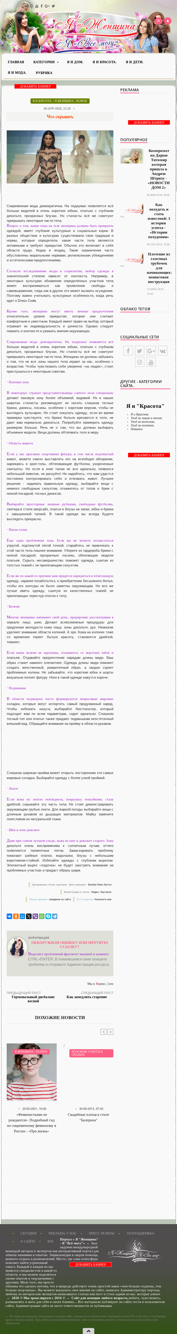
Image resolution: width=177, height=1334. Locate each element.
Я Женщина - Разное (71, 101)
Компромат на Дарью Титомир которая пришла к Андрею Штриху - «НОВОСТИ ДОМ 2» (159, 169)
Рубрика (44, 73)
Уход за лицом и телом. (147, 418)
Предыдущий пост (31, 996)
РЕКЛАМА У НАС (63, 1233)
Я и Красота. (105, 62)
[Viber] (35, 916)
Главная (16, 62)
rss (50, 1241)
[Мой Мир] (22, 916)
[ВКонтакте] (9, 916)
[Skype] (48, 916)
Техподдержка (140, 1233)
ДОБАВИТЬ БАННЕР (35, 86)
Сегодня (28, 1233)
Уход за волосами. (143, 421)
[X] (29, 916)
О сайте (28, 1241)
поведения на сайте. (59, 899)
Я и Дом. (75, 62)
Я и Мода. (17, 72)
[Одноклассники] (16, 916)
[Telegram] (54, 916)
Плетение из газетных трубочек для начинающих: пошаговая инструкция (159, 268)
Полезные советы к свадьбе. (87, 1053)
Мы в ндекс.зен (100, 984)
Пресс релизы (102, 1233)
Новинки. (137, 429)
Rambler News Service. (100, 884)
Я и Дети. (135, 62)
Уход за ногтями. (143, 425)
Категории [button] (44, 62)
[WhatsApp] (41, 916)
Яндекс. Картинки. (101, 892)
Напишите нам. (103, 899)
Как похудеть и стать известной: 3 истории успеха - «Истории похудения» (159, 221)
